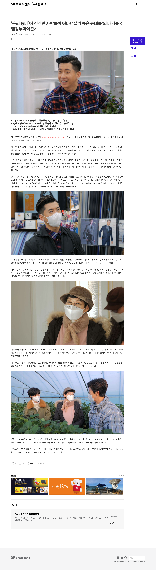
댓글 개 (14, 505)
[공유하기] (20, 463)
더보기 (121, 475)
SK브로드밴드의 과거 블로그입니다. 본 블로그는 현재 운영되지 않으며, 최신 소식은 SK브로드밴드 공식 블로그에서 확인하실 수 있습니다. (61, 518)
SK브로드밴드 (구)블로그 (28, 4)
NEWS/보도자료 (16, 34)
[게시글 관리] (24, 463)
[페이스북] (125, 558)
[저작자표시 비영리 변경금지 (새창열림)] (41, 463)
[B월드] (118, 558)
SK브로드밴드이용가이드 (138, 41)
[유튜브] (122, 558)
